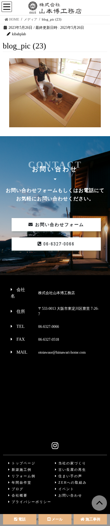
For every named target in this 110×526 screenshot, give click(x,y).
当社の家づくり (71, 463)
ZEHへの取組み (72, 482)
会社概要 (19, 495)
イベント (65, 489)
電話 (21, 519)
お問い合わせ (69, 495)
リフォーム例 (22, 476)
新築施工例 (20, 469)
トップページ (22, 463)
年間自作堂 (20, 482)
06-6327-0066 (58, 244)
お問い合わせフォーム (58, 224)
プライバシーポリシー (30, 502)
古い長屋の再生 (71, 469)
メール (57, 519)
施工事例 (92, 519)
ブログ (17, 489)
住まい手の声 (69, 476)
